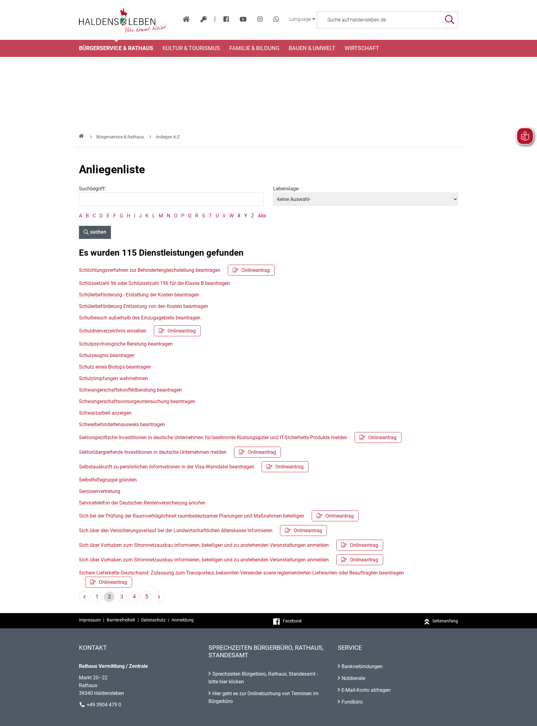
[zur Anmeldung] (203, 19)
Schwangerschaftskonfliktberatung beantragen (130, 390)
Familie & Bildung (254, 48)
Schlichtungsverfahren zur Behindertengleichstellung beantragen (174, 270)
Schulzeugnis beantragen (107, 355)
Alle (262, 216)
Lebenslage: (286, 189)
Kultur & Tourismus (191, 48)
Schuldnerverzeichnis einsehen (137, 331)
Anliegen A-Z (168, 136)
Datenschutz (153, 619)
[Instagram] (260, 19)
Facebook (292, 620)
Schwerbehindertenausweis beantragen (122, 424)
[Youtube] (243, 19)
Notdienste (353, 678)
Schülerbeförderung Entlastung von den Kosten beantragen (143, 306)
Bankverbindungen (362, 666)
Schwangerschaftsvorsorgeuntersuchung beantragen (137, 401)
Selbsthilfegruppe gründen (108, 480)
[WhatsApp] (276, 19)
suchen (98, 232)
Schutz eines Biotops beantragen (115, 367)
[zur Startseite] (186, 19)
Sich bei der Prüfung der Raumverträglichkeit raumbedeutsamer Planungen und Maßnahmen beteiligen (216, 516)
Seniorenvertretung (99, 491)
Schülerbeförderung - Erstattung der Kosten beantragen (139, 295)
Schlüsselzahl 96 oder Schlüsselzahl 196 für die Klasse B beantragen (154, 283)
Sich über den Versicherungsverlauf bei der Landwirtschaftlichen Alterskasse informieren (200, 530)
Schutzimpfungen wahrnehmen (113, 378)
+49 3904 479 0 (104, 705)
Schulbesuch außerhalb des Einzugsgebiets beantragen (139, 318)
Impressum (90, 619)
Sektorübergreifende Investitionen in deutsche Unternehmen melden (177, 452)
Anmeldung (183, 619)
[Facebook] (226, 19)
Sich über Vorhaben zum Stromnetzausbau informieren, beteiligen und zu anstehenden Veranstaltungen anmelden (228, 545)
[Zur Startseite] (123, 20)
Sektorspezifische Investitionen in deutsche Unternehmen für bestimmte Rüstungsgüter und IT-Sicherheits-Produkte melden (238, 437)
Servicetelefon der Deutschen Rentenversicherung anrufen (142, 503)
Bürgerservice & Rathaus (116, 48)
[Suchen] (450, 19)
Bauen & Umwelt (312, 48)
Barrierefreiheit (121, 619)
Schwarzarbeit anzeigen (105, 413)
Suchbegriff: (92, 189)
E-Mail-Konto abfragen (366, 690)
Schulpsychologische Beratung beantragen (126, 344)
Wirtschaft (362, 48)
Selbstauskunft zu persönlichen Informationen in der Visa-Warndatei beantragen (191, 467)
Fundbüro (352, 702)
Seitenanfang (445, 620)
